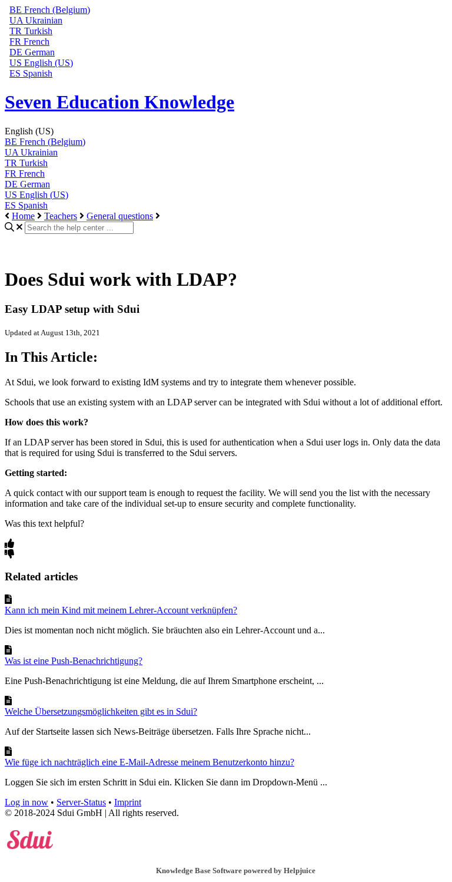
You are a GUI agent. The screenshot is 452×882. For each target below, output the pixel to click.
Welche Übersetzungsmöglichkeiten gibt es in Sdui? (101, 711)
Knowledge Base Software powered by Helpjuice (235, 870)
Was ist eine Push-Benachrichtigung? (73, 661)
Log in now (26, 802)
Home (23, 216)
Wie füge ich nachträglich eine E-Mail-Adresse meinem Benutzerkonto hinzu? (149, 762)
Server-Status (81, 802)
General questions (120, 216)
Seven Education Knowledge (119, 102)
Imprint (127, 802)
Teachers (60, 216)
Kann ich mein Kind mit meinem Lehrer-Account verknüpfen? (121, 610)
